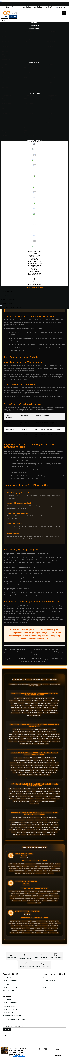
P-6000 (34, 258)
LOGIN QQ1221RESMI (38, 7)
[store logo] (10, 12)
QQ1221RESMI (16, 6)
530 (34, 277)
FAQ (44, 977)
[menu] (34, 155)
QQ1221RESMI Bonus (49, 980)
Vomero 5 (34, 260)
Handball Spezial (34, 265)
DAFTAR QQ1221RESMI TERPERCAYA (14, 1019)
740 (34, 278)
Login (5, 17)
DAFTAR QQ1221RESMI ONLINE (12, 1016)
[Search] (64, 13)
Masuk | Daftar (7, 7)
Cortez (34, 253)
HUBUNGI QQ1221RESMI (49, 7)
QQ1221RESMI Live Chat (50, 984)
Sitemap (45, 987)
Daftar (13, 17)
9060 (34, 283)
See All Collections (35, 261)
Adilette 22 (34, 268)
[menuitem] (34, 22)
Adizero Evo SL (34, 271)
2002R (34, 280)
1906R (34, 281)
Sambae (34, 270)
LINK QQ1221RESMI (19, 1056)
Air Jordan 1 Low (34, 255)
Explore (2, 21)
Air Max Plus (34, 257)
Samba (34, 267)
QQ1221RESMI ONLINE (42, 966)
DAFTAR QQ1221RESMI (27, 7)
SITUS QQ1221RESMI (6, 303)
